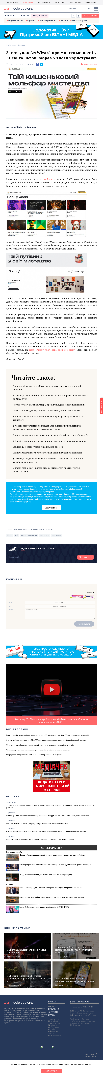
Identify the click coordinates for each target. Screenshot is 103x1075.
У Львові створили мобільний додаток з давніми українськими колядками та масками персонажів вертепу (47, 427)
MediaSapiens (28, 2)
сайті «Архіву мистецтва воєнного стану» (52, 349)
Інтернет (13, 45)
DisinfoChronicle (75, 2)
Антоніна (51, 1034)
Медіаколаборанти (79, 21)
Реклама (51, 1006)
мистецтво (44, 535)
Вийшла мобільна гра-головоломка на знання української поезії (47, 452)
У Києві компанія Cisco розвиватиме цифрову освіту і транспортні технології (48, 418)
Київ (16, 535)
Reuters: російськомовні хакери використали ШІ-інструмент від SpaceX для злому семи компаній (47, 735)
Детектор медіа (12, 2)
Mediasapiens (53, 1022)
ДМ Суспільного (44, 2)
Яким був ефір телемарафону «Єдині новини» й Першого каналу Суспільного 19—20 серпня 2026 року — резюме (50, 806)
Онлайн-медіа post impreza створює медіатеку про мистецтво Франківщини (46, 469)
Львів (9, 535)
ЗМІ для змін (59, 2)
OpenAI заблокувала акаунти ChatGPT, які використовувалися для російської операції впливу (46, 740)
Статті (25, 16)
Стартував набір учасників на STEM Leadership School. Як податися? (34, 754)
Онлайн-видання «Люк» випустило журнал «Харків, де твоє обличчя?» (50, 434)
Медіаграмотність (15, 21)
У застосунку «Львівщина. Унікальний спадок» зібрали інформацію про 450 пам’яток (51, 397)
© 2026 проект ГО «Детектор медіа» (82, 1011)
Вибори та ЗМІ (53, 1032)
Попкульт (64, 21)
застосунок (56, 535)
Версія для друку (90, 64)
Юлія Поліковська (26, 126)
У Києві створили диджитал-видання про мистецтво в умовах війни (49, 440)
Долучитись (51, 507)
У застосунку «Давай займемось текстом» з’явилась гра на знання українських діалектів (48, 460)
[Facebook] (37, 64)
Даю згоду (51, 1071)
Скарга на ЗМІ (90, 16)
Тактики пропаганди (47, 21)
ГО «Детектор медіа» (55, 1036)
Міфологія (31, 21)
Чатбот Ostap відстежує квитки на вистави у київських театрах (46, 410)
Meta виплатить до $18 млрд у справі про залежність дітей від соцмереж (37, 823)
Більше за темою (17, 928)
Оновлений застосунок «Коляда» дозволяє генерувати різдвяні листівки (47, 388)
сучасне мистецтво (29, 535)
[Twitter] (41, 64)
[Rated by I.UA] (45, 1048)
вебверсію (49, 179)
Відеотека (51, 1030)
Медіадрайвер (91, 2)
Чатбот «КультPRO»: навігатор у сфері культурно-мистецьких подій (49, 404)
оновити (90, 592)
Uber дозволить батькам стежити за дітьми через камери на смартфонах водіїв (40, 745)
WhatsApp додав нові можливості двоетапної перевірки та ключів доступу (38, 750)
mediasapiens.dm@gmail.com (84, 1013)
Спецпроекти (40, 16)
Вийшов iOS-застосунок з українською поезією (38, 446)
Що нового (11, 16)
